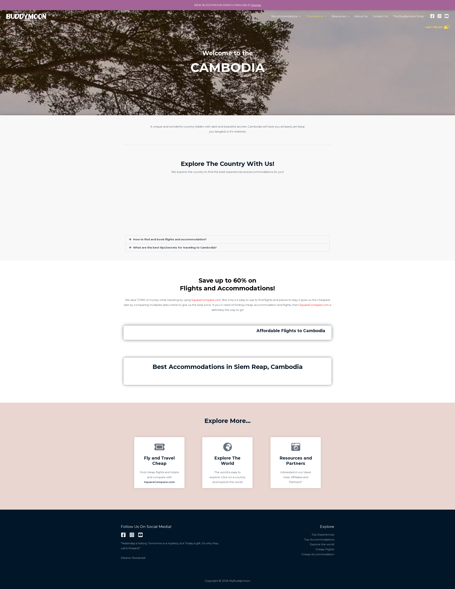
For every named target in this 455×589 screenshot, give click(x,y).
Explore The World (227, 461)
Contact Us (380, 16)
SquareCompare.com (206, 300)
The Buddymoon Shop (408, 16)
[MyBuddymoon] (26, 16)
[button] (227, 239)
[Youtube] (446, 16)
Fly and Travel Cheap (159, 461)
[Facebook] (432, 16)
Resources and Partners (295, 461)
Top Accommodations (319, 539)
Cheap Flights (324, 549)
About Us (361, 16)
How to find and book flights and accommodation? (170, 239)
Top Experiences (323, 534)
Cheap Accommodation (317, 554)
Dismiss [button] (256, 5)
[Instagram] (439, 16)
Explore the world (322, 544)
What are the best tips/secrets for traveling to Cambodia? (175, 247)
